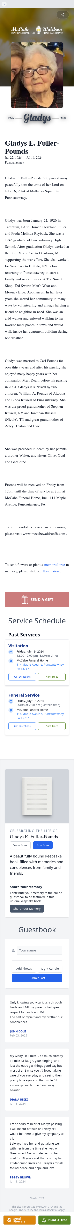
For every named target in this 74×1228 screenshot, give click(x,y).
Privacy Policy (25, 1210)
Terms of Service (48, 1210)
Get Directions (22, 676)
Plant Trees (51, 676)
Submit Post (37, 978)
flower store (51, 571)
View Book (20, 845)
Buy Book (43, 845)
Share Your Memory (26, 908)
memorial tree (54, 564)
